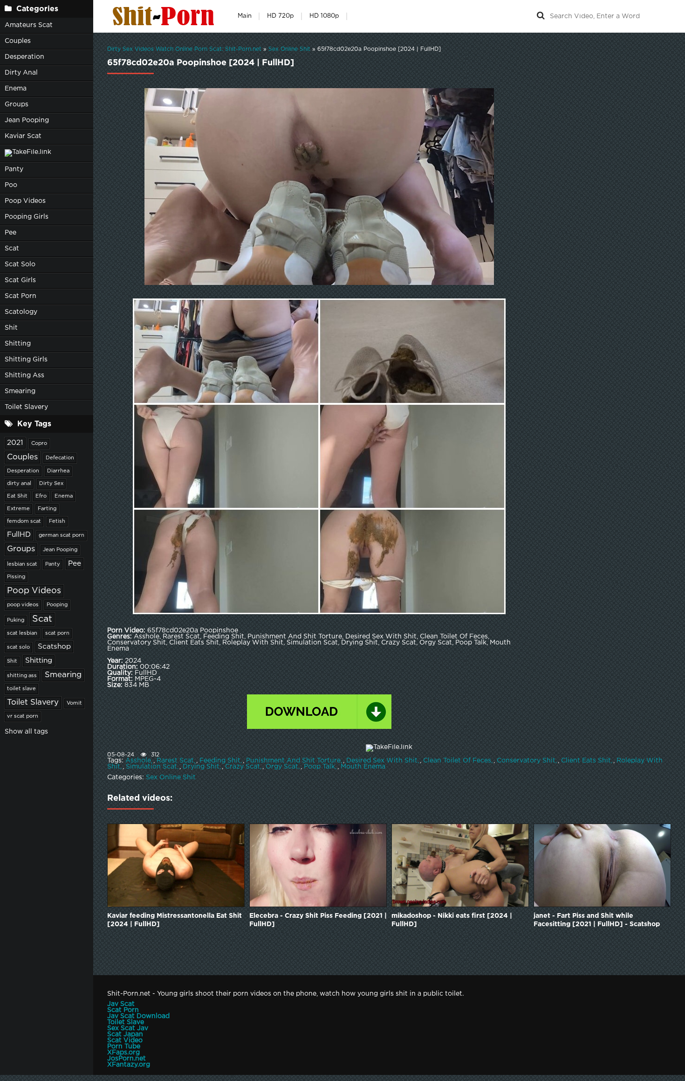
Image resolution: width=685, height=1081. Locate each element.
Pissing (16, 577)
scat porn (57, 633)
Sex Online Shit (171, 777)
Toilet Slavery (26, 407)
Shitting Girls (26, 359)
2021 (15, 443)
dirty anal (19, 483)
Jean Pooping (27, 120)
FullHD (19, 535)
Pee (10, 233)
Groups (16, 104)
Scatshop (54, 647)
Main (245, 16)
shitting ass (22, 675)
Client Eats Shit (586, 760)
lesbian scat (22, 564)
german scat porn (61, 535)
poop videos (23, 605)
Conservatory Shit (526, 760)
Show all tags (26, 732)
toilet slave (21, 688)
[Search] (540, 16)
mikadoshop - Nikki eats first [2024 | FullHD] (451, 920)
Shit (11, 328)
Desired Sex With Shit (382, 760)
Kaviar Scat (23, 136)
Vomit (74, 703)
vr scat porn (22, 716)
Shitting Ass (24, 375)
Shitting (18, 343)
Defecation (60, 458)
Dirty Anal (21, 73)
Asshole (138, 760)
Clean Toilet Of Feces (457, 760)
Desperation (24, 57)
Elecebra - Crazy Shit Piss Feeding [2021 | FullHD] (318, 920)
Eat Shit (17, 496)
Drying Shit (201, 766)
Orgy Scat (282, 766)
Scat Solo (20, 264)
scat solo (18, 647)
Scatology (21, 312)
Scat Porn (20, 296)
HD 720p (280, 16)
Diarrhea (58, 471)
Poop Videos (25, 201)
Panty (14, 169)
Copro (39, 443)
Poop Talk (319, 766)
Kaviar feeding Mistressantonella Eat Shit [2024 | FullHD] (174, 920)
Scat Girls (20, 280)
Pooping (57, 605)
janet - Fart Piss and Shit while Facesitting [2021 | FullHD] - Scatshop (597, 920)
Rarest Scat (175, 760)
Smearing (20, 391)
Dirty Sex (51, 483)
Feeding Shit (219, 760)
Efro (41, 496)
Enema (16, 88)
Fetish (57, 521)
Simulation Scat (151, 766)
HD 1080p (324, 16)
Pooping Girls (26, 217)
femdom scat (24, 521)
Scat (12, 248)
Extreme (18, 508)
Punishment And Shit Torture (293, 760)
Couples (18, 41)
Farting (47, 508)
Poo (11, 185)
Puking (15, 620)
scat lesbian (22, 633)
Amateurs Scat (29, 25)
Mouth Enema (363, 766)
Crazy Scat (242, 766)
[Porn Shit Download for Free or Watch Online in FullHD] (165, 16)
